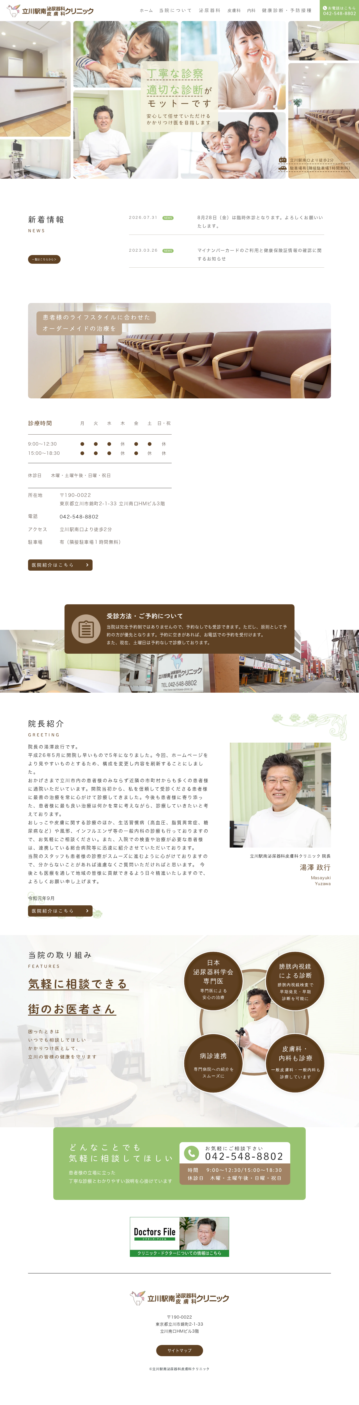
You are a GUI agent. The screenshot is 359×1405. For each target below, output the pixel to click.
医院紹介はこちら (53, 565)
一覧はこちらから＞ (44, 259)
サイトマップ (179, 1351)
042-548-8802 (79, 517)
